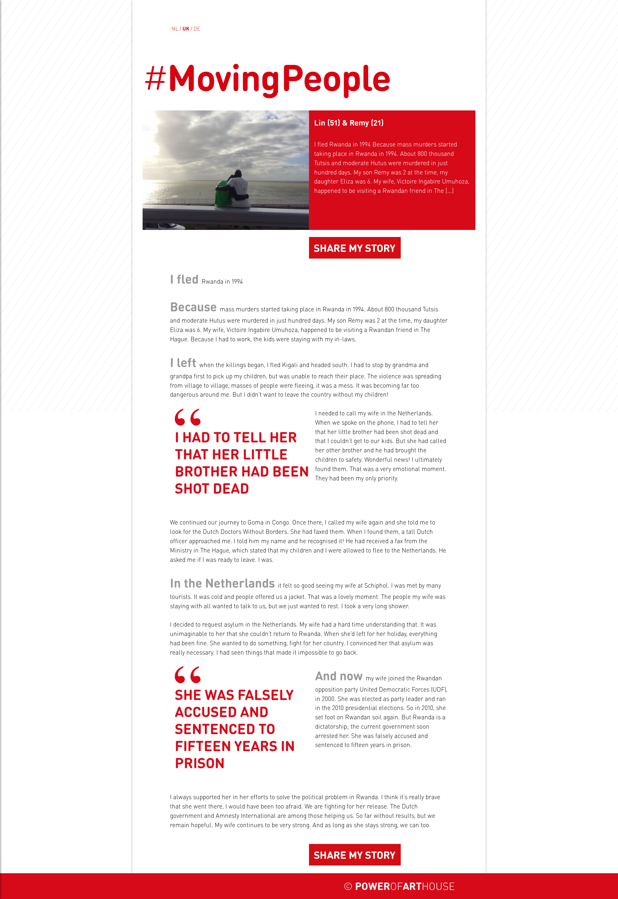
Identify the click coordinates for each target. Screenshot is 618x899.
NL (175, 28)
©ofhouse (399, 886)
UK (186, 28)
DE (196, 28)
